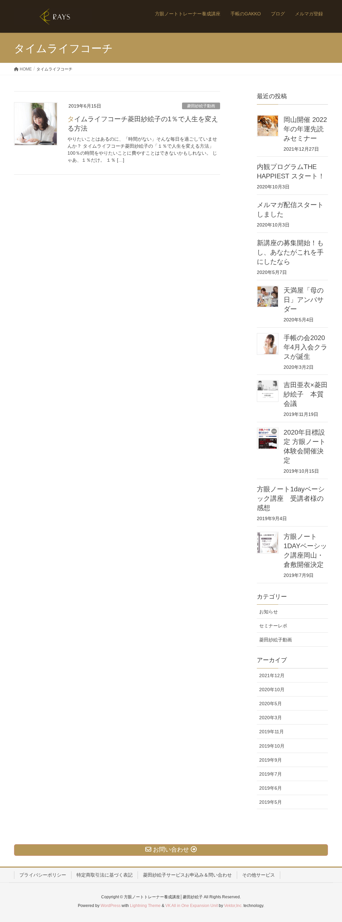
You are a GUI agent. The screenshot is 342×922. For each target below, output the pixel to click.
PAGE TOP (327, 888)
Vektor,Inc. (233, 905)
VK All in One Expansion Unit (191, 905)
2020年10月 (272, 689)
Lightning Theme (145, 905)
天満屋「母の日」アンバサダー (304, 300)
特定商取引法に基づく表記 (104, 875)
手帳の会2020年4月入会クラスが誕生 (305, 347)
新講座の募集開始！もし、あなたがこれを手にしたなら (290, 252)
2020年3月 (270, 717)
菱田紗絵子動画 (201, 106)
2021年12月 (272, 675)
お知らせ (268, 611)
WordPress (111, 905)
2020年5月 (270, 703)
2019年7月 (270, 774)
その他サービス (258, 875)
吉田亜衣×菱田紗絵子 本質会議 (306, 394)
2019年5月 (270, 802)
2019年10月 (272, 746)
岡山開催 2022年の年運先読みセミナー (305, 129)
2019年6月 (270, 788)
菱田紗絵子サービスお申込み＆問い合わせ (187, 875)
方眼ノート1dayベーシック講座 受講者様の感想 (291, 498)
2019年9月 (270, 760)
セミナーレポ (273, 625)
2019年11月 (271, 731)
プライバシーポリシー (42, 875)
